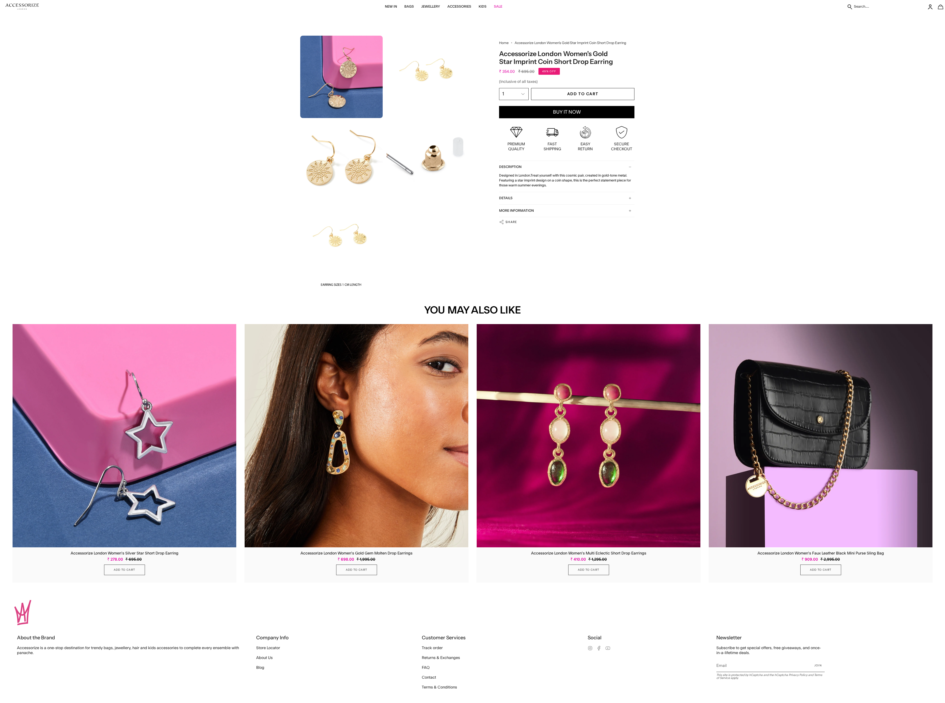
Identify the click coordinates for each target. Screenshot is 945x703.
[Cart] (937, 7)
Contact (429, 677)
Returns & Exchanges (441, 658)
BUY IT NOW (567, 112)
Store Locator (268, 648)
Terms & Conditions (439, 687)
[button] (391, 7)
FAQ (426, 668)
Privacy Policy (798, 674)
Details (506, 198)
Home (504, 43)
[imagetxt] (22, 7)
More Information (516, 210)
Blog (260, 668)
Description (510, 167)
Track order (432, 648)
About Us (264, 658)
